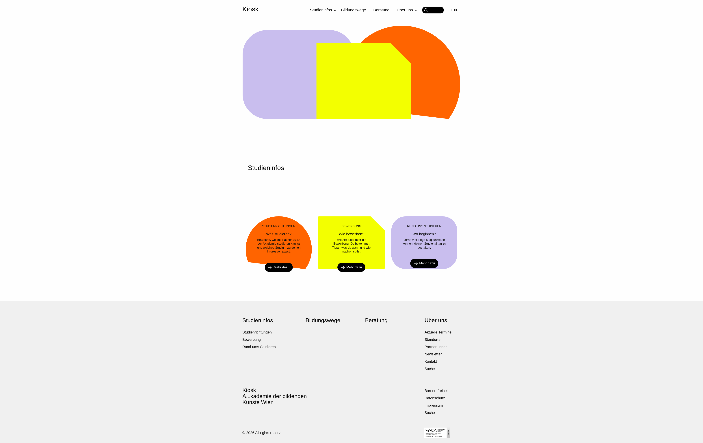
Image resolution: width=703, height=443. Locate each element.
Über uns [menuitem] (405, 10)
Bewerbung (251, 340)
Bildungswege (323, 320)
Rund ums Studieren (259, 347)
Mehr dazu (281, 267)
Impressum (434, 405)
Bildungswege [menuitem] (353, 10)
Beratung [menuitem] (381, 10)
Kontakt (431, 361)
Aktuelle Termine (438, 332)
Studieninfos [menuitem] (321, 10)
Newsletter (433, 354)
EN (454, 10)
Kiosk (250, 9)
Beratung (376, 320)
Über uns (436, 320)
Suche (430, 369)
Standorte (432, 340)
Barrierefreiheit (437, 391)
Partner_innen (436, 347)
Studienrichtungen (257, 332)
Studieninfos (257, 320)
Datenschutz (435, 398)
